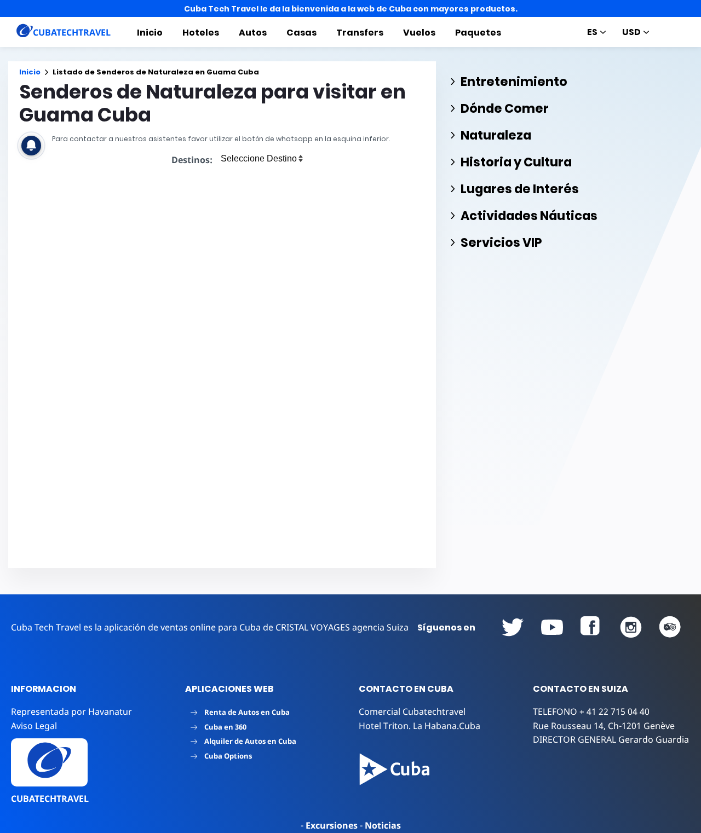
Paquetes (478, 32)
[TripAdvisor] (670, 627)
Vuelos (419, 32)
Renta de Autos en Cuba (247, 712)
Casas (301, 32)
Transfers (359, 32)
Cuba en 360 (225, 727)
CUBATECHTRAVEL (50, 798)
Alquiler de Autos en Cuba (250, 741)
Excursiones (332, 825)
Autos (253, 32)
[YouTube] (513, 627)
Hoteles (200, 32)
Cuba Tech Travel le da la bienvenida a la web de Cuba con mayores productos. (351, 9)
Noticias (383, 825)
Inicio (150, 32)
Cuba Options (228, 756)
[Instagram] (631, 627)
